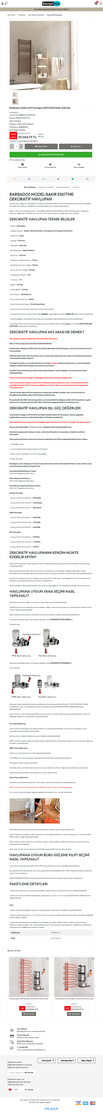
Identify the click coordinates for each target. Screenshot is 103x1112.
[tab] (30, 187)
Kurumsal (46, 1060)
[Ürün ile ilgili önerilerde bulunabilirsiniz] (88, 179)
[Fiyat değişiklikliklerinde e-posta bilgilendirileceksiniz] (73, 179)
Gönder (31, 1073)
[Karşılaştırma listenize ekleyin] (59, 179)
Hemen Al (77, 146)
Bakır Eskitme (56, 938)
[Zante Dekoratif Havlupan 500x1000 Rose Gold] (43, 977)
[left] (9, 986)
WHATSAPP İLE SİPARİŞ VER (52, 154)
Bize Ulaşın (87, 1060)
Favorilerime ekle (18, 160)
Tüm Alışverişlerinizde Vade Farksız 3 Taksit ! (51, 9)
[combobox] (10, 1089)
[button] (15, 55)
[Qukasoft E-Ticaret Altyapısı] (51, 1109)
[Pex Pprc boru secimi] (35, 811)
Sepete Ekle (42, 146)
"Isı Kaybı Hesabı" (35, 427)
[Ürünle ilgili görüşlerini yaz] (44, 179)
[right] (94, 986)
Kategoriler (66, 1060)
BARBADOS (55, 933)
